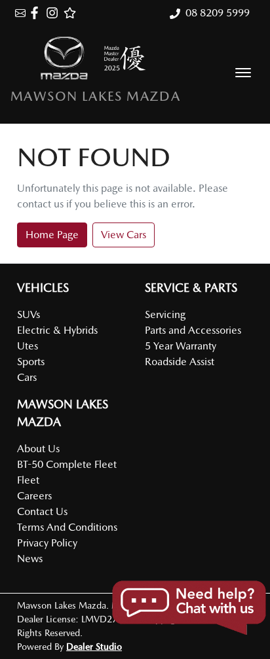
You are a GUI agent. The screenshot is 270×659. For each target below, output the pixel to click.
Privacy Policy (47, 543)
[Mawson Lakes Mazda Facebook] (37, 13)
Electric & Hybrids (57, 330)
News (30, 558)
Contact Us (42, 511)
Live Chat (188, 608)
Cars (27, 377)
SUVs (28, 314)
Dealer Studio (94, 646)
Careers (34, 496)
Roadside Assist (179, 361)
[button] (243, 73)
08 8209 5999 (217, 13)
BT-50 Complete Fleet (67, 464)
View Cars (123, 234)
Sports (31, 361)
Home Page (52, 234)
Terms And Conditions (67, 527)
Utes (27, 346)
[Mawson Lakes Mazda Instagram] (55, 13)
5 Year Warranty (180, 346)
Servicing (165, 314)
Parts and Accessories (193, 330)
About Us (38, 448)
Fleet (28, 480)
